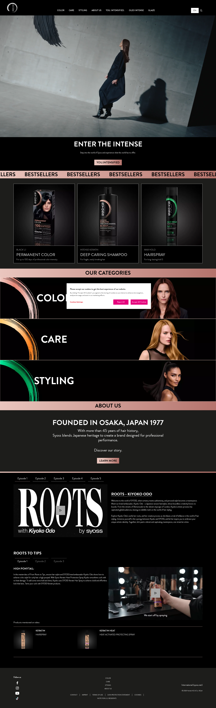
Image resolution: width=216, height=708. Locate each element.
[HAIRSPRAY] (171, 223)
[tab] (22, 478)
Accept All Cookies (139, 302)
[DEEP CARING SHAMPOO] (108, 223)
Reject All (121, 302)
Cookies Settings (76, 302)
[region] (109, 296)
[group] (108, 223)
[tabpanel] (60, 511)
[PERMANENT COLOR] (44, 223)
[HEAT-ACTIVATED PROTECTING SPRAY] (108, 640)
